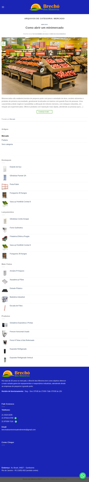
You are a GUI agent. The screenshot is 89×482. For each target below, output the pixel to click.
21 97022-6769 (8, 418)
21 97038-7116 (8, 421)
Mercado (44, 24)
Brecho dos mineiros (58, 34)
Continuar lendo (44, 112)
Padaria (5, 140)
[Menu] (3, 7)
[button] (82, 475)
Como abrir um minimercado (45, 27)
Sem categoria (7, 144)
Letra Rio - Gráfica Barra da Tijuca (54, 479)
